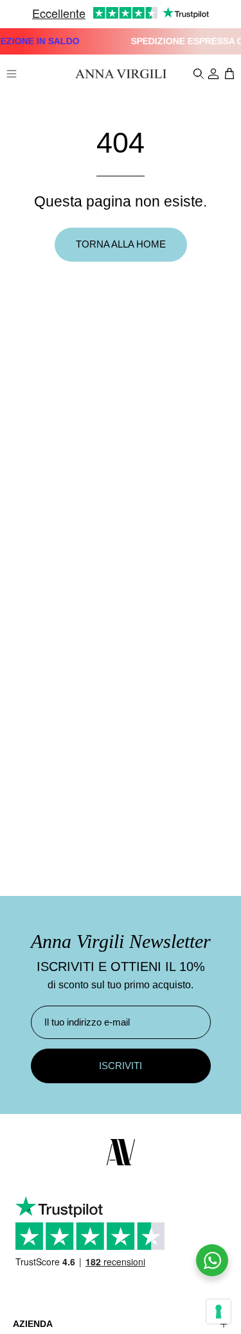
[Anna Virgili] (121, 74)
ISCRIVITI (120, 1065)
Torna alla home (121, 244)
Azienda (33, 1324)
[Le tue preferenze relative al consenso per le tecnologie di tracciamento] (218, 1311)
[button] (197, 73)
